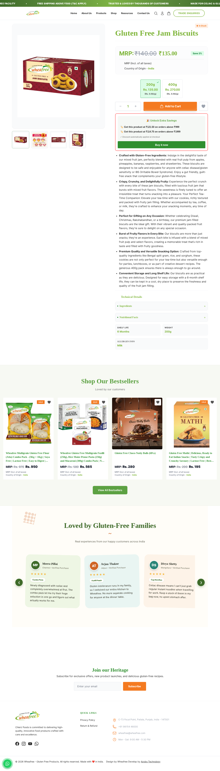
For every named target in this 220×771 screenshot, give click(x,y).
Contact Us (143, 13)
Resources (127, 13)
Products (101, 13)
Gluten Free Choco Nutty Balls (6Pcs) (135, 453)
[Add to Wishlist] (203, 106)
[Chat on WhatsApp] (7, 763)
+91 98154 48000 (128, 726)
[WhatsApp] (36, 744)
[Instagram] (24, 744)
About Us (86, 13)
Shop (114, 13)
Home (74, 13)
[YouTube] (30, 744)
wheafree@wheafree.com (131, 733)
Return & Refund (88, 725)
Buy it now (161, 145)
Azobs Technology (150, 761)
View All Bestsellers (110, 490)
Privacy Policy (87, 720)
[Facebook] (17, 744)
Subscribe (134, 686)
